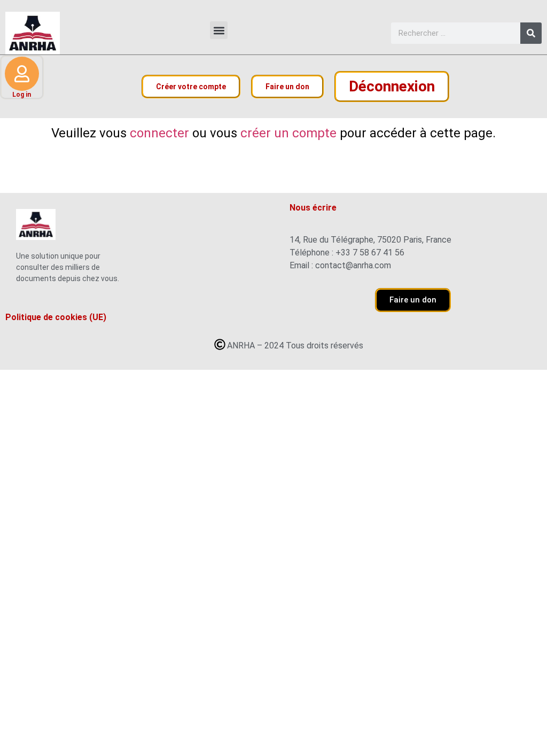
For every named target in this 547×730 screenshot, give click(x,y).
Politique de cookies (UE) (55, 318)
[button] (219, 30)
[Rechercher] (531, 33)
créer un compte (288, 133)
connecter (159, 133)
